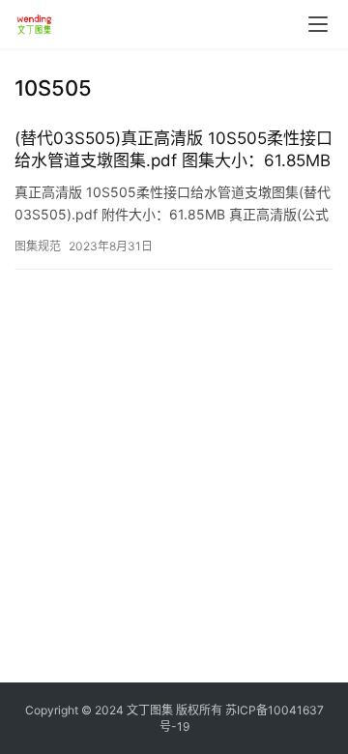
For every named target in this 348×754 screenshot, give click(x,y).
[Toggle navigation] (318, 24)
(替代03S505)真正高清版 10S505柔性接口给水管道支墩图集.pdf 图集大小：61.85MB (173, 149)
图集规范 (37, 246)
